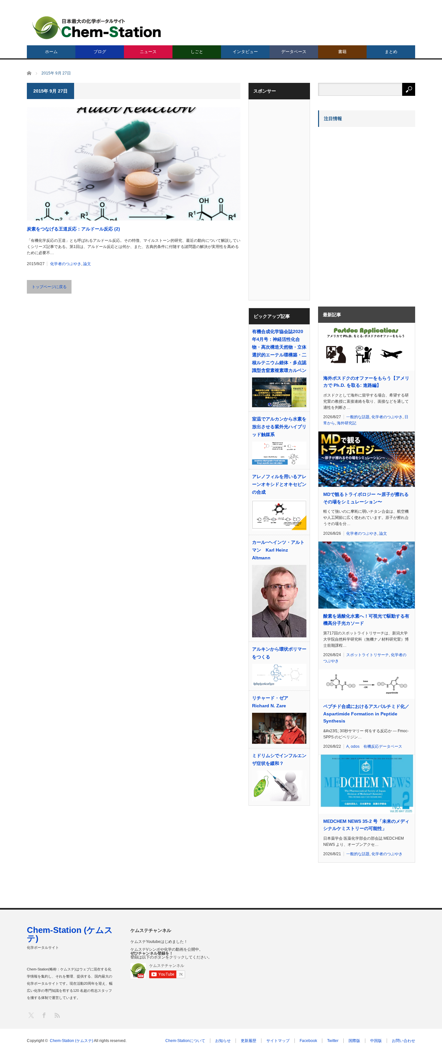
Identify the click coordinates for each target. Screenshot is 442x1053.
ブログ (100, 51)
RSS (57, 1015)
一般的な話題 (358, 417)
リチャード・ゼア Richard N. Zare (270, 701)
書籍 (342, 51)
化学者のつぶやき (65, 264)
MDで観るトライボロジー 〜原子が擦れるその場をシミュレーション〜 (366, 498)
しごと (197, 51)
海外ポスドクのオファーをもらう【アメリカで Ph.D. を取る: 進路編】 (366, 381)
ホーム (51, 51)
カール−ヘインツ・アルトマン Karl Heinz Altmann (278, 550)
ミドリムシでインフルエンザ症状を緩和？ (279, 759)
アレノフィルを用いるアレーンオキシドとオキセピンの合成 (279, 484)
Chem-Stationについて (185, 1040)
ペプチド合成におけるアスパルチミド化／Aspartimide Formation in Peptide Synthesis (366, 713)
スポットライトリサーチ (367, 655)
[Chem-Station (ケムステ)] (97, 28)
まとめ (391, 51)
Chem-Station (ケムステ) (70, 934)
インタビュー (245, 51)
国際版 (354, 1040)
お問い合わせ (403, 1040)
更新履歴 (248, 1040)
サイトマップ (278, 1040)
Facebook (308, 1040)
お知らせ (223, 1040)
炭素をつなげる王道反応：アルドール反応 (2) (73, 228)
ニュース (148, 51)
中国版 (376, 1040)
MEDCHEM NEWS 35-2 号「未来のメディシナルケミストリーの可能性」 (366, 825)
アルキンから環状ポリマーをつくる (279, 652)
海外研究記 (346, 423)
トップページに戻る (49, 287)
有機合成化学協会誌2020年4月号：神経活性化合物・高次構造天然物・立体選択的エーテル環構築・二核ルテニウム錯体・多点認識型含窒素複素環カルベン (279, 351)
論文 (87, 264)
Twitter (332, 1040)
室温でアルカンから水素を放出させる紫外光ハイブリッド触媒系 (279, 426)
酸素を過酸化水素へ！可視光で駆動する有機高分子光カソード (366, 619)
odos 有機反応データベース (376, 746)
